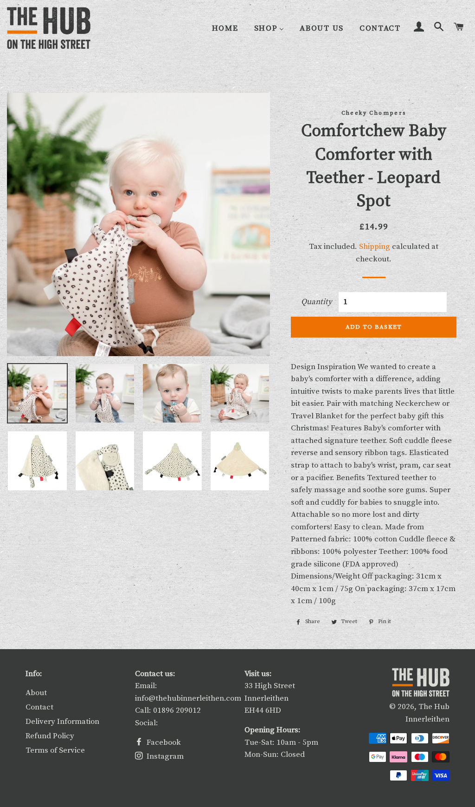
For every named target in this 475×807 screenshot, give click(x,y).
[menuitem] (225, 28)
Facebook (163, 742)
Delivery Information (62, 721)
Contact (39, 707)
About (36, 693)
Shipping (374, 246)
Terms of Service (55, 750)
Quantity (316, 302)
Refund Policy (50, 736)
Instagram (164, 756)
